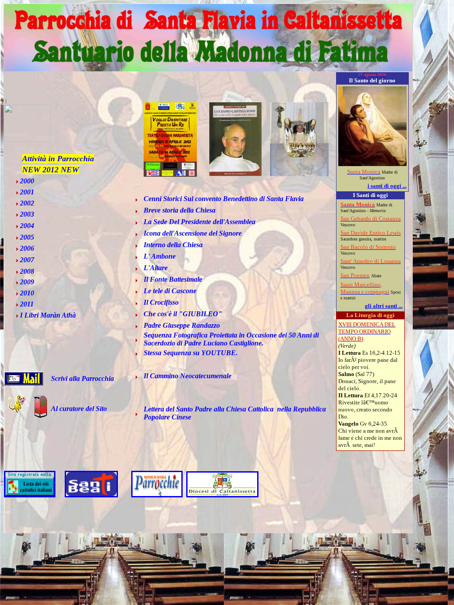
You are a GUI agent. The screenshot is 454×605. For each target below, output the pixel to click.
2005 (27, 237)
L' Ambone (160, 256)
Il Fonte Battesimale (173, 279)
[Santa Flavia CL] (27, 139)
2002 (27, 203)
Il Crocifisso (161, 302)
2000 (27, 181)
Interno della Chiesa (173, 244)
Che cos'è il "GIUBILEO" (183, 314)
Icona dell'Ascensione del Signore (193, 233)
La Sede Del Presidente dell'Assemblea (199, 221)
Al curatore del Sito (79, 408)
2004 (27, 225)
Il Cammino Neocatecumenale (187, 376)
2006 (27, 248)
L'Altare (156, 267)
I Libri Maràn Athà (48, 315)
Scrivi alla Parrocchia (82, 378)
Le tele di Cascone (170, 291)
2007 (27, 260)
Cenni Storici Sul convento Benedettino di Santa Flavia (224, 198)
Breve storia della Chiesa (179, 210)
